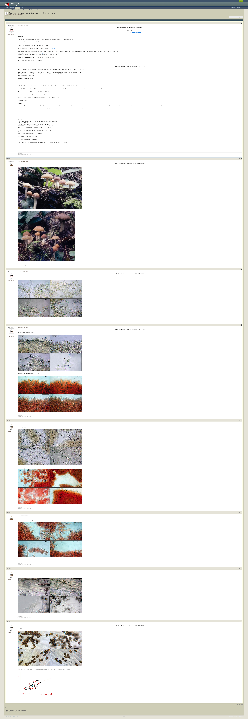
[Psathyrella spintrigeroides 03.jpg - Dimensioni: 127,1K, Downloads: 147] (50, 298)
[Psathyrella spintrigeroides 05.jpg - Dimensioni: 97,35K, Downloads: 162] (50, 394)
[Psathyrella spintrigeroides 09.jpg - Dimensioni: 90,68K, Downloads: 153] (50, 595)
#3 (239, 269)
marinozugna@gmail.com (136, 32)
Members (12, 7)
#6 (239, 512)
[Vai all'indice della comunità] (16, 4)
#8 (239, 621)
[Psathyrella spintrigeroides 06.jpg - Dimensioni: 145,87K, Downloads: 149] (50, 447)
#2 (239, 158)
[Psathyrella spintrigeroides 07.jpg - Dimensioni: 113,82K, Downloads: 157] (50, 486)
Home (7, 7)
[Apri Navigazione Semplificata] (242, 8)
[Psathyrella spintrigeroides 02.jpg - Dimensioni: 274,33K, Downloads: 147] (46, 236)
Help (17, 716)
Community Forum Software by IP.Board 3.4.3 (236, 716)
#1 (239, 23)
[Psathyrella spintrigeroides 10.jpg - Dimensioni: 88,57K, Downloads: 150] (50, 648)
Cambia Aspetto (8, 716)
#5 (239, 420)
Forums (17, 7)
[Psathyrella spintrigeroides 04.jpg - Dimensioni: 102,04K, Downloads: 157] (50, 353)
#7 (239, 568)
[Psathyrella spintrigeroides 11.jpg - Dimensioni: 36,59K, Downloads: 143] (36, 684)
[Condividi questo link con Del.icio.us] (5, 707)
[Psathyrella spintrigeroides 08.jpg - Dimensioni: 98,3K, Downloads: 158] (50, 539)
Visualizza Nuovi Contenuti (235, 7)
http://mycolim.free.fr (52, 48)
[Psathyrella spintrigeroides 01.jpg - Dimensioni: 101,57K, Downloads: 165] (50, 188)
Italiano (14, 716)
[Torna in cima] (124, 716)
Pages (22, 7)
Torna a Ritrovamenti (239, 704)
